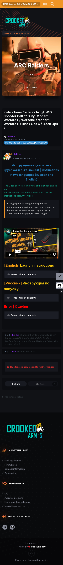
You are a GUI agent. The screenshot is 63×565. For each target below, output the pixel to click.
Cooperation (11, 473)
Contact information (15, 469)
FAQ (7, 493)
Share (16, 384)
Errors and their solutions (17, 502)
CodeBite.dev (38, 546)
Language (31, 543)
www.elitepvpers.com (15, 506)
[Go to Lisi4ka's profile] (7, 156)
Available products (14, 498)
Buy (31, 75)
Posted (26, 158)
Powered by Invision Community (31, 560)
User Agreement (13, 460)
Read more (31, 88)
